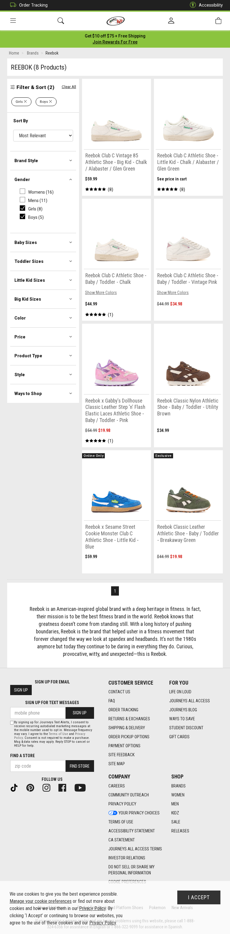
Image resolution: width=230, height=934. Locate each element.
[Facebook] (64, 787)
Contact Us (119, 691)
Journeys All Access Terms (135, 848)
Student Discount (186, 727)
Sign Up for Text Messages (52, 702)
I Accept (199, 897)
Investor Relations (126, 857)
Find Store (80, 766)
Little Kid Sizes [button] (29, 280)
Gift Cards (179, 736)
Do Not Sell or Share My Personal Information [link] (131, 869)
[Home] (115, 21)
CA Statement (121, 839)
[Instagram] (49, 787)
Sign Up (21, 690)
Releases (180, 830)
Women (177, 795)
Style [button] (19, 374)
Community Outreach (128, 795)
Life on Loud (180, 691)
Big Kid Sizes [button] (27, 299)
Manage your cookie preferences (41, 901)
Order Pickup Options (128, 736)
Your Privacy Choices (139, 813)
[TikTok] (16, 787)
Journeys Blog (183, 709)
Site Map (116, 763)
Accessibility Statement (131, 830)
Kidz (175, 813)
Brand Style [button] (26, 160)
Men (175, 804)
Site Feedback (121, 754)
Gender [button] (22, 179)
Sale (175, 821)
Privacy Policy (122, 804)
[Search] (61, 20)
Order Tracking (33, 5)
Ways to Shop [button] (28, 393)
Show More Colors (101, 292)
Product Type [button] (28, 355)
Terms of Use (120, 821)
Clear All (69, 87)
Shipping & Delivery (126, 727)
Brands (178, 786)
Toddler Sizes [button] (28, 261)
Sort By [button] (20, 120)
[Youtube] (82, 787)
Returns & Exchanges (129, 718)
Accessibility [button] (211, 5)
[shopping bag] (218, 20)
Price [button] (19, 337)
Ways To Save (182, 718)
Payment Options (124, 745)
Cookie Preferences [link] (127, 881)
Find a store (22, 755)
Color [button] (20, 318)
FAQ (111, 700)
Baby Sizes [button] (25, 242)
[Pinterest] (32, 787)
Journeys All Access (189, 700)
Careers (116, 786)
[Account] (171, 21)
